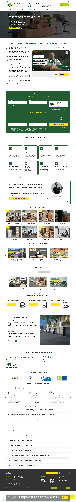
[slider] (46, 69)
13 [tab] (45, 406)
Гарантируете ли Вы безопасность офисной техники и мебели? (27, 430)
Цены (43, 9)
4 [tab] (37, 293)
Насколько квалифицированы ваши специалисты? (23, 419)
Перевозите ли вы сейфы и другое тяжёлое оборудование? (26, 460)
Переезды (21, 9)
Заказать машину (58, 124)
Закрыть (65, 497)
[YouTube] (54, 488)
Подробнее (20, 402)
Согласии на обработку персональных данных (27, 130)
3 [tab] (28, 406)
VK (46, 74)
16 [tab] (50, 406)
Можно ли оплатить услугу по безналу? (19, 450)
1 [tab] (32, 293)
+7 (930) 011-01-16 (33, 3)
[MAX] (69, 488)
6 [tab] (33, 406)
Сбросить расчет (64, 127)
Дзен (49, 74)
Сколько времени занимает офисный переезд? (22, 465)
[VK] (56, 488)
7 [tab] (42, 293)
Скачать (12, 304)
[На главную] (10, 5)
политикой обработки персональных (16, 498)
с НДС (61, 119)
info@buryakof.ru (19, 480)
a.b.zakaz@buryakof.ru (63, 199)
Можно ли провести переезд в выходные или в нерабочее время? (28, 425)
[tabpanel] (16, 255)
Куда (30, 100)
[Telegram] (67, 488)
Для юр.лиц (52, 481)
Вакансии (43, 480)
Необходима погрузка (15, 105)
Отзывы (42, 479)
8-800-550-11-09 (19, 3)
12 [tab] (43, 406)
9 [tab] (38, 406)
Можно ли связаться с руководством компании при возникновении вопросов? (31, 414)
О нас (42, 477)
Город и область (45, 96)
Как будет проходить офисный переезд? (20, 440)
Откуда (10, 100)
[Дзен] (52, 488)
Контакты (49, 9)
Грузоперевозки (11, 9)
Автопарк (36, 9)
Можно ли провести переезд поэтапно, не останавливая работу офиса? (29, 455)
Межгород (30, 96)
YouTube (43, 74)
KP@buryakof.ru (45, 6)
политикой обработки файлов (32, 498)
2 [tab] (34, 293)
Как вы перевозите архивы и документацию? (21, 445)
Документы (43, 481)
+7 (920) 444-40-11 (64, 198)
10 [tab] (40, 406)
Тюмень (10, 1)
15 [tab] (48, 406)
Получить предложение (19, 198)
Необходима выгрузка (35, 105)
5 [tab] (39, 293)
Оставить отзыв (64, 387)
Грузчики (29, 9)
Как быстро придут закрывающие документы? (22, 435)
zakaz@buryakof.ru (19, 479)
